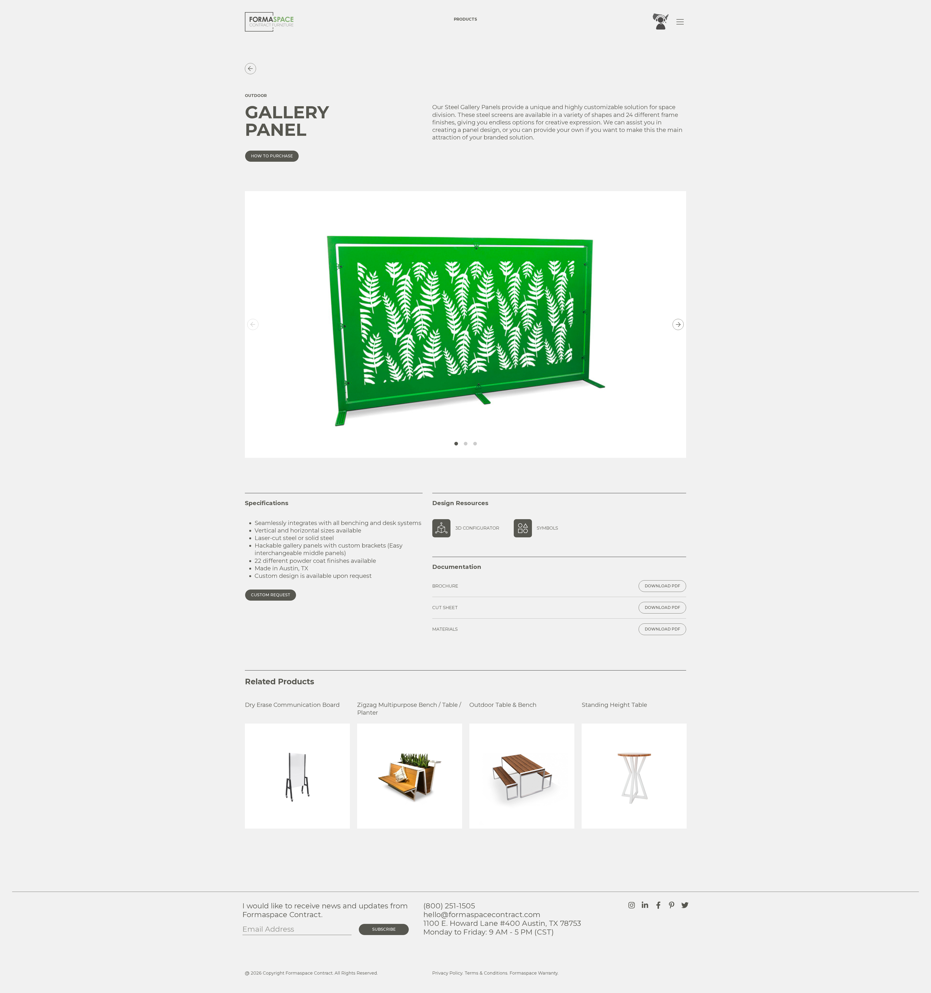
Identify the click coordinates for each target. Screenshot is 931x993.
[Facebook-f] (658, 905)
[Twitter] (685, 905)
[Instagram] (631, 905)
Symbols (547, 528)
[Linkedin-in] (645, 905)
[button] (252, 324)
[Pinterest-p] (671, 905)
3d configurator (477, 528)
